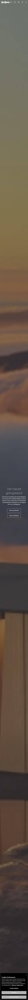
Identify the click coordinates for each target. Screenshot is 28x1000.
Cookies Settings (14, 988)
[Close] (26, 975)
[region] (14, 986)
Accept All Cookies (14, 997)
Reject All (14, 992)
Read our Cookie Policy (17, 985)
